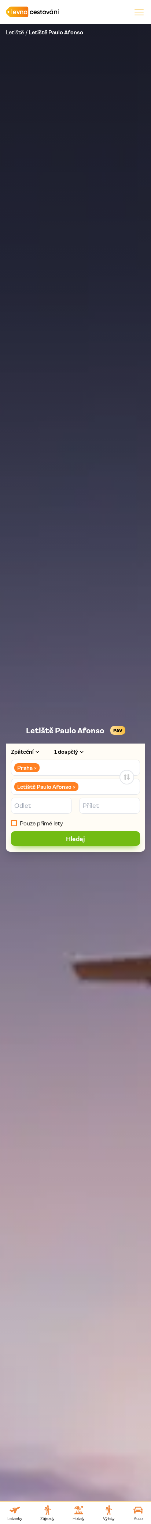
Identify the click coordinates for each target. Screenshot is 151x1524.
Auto (138, 1518)
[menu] (139, 11)
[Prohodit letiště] (126, 777)
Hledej (75, 839)
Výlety (109, 1518)
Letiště (15, 32)
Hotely (79, 1518)
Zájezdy (47, 1518)
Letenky (14, 1518)
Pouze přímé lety (41, 823)
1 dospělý (66, 751)
